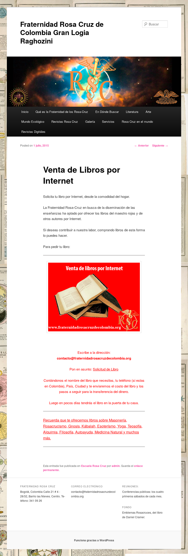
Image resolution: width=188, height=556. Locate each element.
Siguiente (160, 145)
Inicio (24, 111)
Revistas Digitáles (33, 131)
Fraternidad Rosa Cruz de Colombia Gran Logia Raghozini (62, 32)
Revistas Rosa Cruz (64, 121)
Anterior (142, 145)
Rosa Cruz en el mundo (137, 121)
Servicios (108, 121)
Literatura (132, 111)
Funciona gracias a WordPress (94, 540)
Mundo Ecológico (32, 121)
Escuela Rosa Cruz (93, 466)
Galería (90, 121)
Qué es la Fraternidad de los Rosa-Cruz (62, 111)
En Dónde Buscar (107, 111)
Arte (148, 111)
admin (116, 466)
